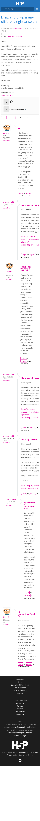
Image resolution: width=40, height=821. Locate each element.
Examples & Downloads (20, 685)
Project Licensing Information (20, 732)
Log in (4, 118)
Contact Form (20, 711)
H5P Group (33, 752)
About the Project (20, 735)
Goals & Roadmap (20, 690)
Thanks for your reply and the (25, 268)
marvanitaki (17, 28)
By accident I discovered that (29, 505)
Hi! (19, 128)
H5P (20, 745)
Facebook (20, 703)
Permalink (6, 141)
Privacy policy (12, 755)
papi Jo (6, 133)
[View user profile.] (6, 130)
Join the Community (18, 727)
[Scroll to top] (20, 762)
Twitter (20, 706)
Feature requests (15, 36)
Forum (20, 693)
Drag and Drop (7, 95)
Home (20, 682)
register (12, 118)
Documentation (20, 688)
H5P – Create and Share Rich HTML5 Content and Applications (20, 3)
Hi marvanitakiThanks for (27, 614)
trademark (22, 752)
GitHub (20, 709)
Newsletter (20, 714)
